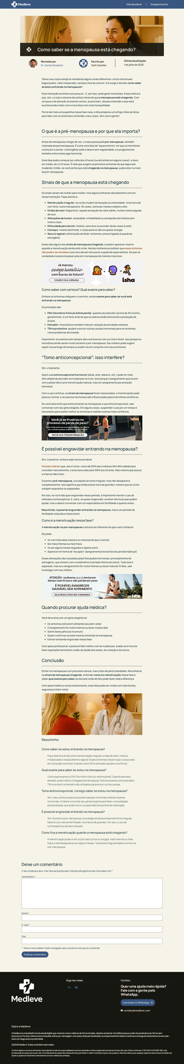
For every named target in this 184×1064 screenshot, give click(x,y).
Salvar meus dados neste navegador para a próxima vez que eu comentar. (62, 948)
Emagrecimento (159, 4)
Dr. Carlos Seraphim (52, 65)
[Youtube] (76, 987)
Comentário (29, 877)
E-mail (26, 925)
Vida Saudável (134, 4)
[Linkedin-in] (69, 987)
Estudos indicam (51, 466)
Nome (25, 913)
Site (24, 936)
